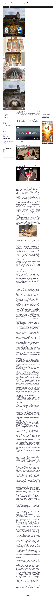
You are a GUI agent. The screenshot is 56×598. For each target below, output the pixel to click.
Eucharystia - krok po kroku (20, 111)
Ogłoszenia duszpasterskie (7, 121)
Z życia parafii (5, 114)
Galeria (4, 122)
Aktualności (5, 113)
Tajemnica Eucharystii (20, 161)
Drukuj (39, 111)
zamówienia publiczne (6, 123)
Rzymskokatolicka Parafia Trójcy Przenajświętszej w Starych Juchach (27, 3)
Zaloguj (4, 134)
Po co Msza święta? (19, 184)
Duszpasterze (5, 115)
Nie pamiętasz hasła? (5, 136)
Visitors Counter (9, 160)
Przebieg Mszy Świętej (20, 141)
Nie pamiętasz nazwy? (5, 135)
